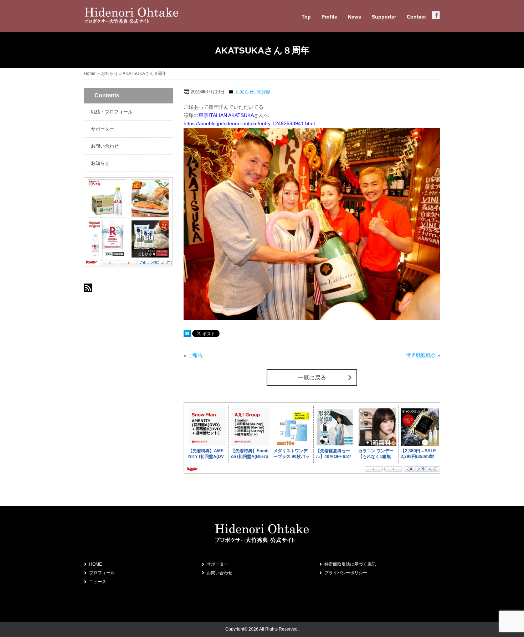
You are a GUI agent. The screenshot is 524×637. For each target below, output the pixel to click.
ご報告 (195, 355)
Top (306, 17)
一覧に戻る (312, 377)
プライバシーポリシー (345, 572)
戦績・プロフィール (112, 111)
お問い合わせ (105, 146)
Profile (329, 17)
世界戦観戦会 (421, 355)
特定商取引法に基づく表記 (350, 564)
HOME (95, 564)
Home (90, 73)
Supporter (384, 17)
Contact (416, 17)
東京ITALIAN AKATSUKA (226, 115)
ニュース (97, 581)
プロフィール (102, 572)
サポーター (102, 129)
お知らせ (109, 73)
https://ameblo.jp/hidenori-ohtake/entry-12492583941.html (249, 123)
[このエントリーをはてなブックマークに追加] (187, 335)
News (354, 17)
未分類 (264, 92)
